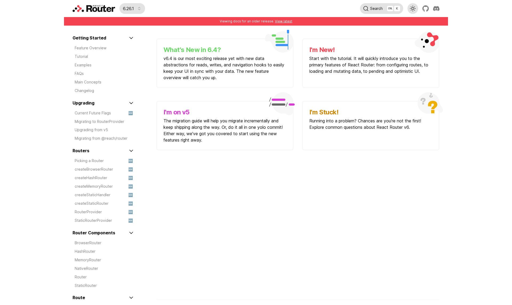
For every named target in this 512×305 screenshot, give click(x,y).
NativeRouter (86, 268)
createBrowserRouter (104, 169)
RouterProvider (104, 212)
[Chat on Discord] (436, 8)
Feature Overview (90, 48)
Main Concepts (88, 82)
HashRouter (85, 251)
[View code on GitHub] (425, 8)
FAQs (79, 73)
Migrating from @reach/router (101, 138)
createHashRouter (104, 177)
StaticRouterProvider (104, 220)
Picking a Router (104, 160)
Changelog (84, 90)
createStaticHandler (104, 194)
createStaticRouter (104, 203)
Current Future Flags (104, 113)
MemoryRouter (88, 260)
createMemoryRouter (104, 186)
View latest (283, 21)
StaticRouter (86, 285)
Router (81, 277)
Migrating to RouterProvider (99, 121)
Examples (83, 65)
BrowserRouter (88, 242)
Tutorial (81, 56)
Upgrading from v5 (91, 129)
